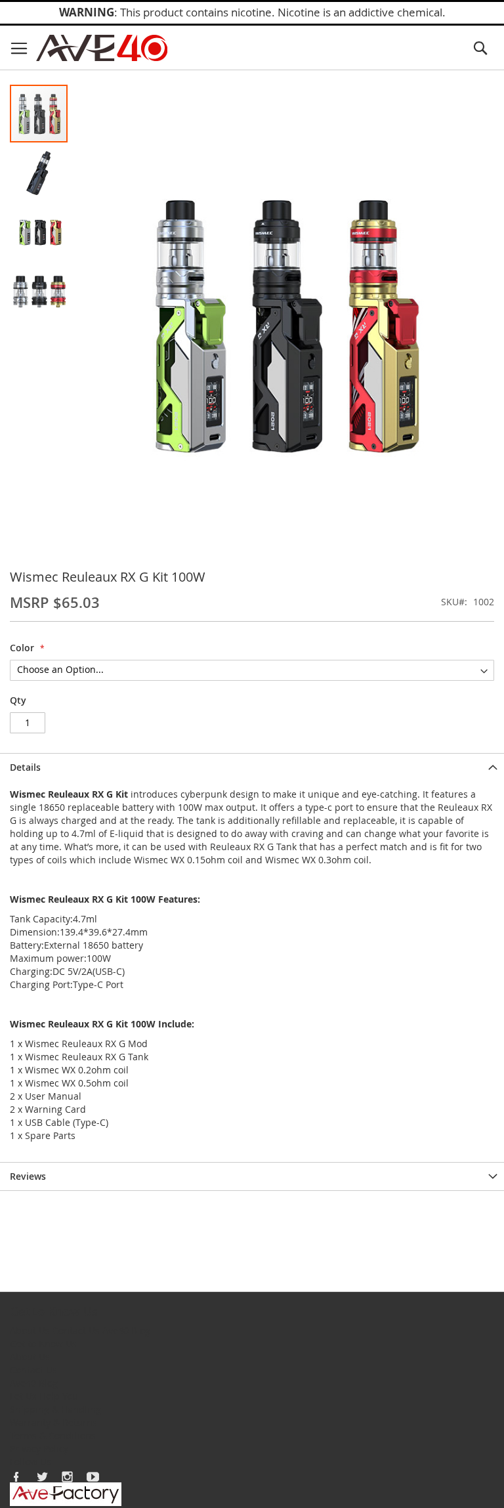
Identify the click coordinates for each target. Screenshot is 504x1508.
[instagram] (67, 1476)
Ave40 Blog (126, 1330)
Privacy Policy (39, 1448)
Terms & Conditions (53, 1435)
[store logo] (101, 48)
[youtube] (93, 1476)
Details (25, 767)
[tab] (252, 767)
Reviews (28, 1176)
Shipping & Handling (55, 1409)
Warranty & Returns (53, 1422)
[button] (39, 172)
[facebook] (16, 1476)
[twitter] (42, 1476)
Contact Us (76, 1330)
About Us (30, 1330)
